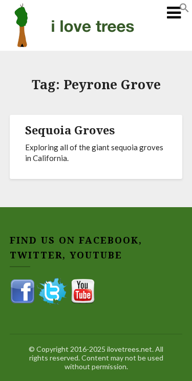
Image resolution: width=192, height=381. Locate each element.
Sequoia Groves (70, 129)
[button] (184, 9)
